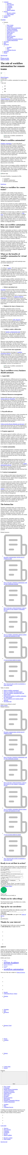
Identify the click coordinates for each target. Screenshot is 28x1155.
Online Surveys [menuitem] (10, 32)
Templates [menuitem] (6, 41)
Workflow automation (6, 143)
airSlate (2, 488)
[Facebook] (5, 86)
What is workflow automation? (11, 690)
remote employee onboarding (8, 398)
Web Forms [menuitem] (10, 33)
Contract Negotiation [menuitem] (12, 29)
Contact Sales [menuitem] (7, 15)
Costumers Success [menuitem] (8, 1107)
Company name (4, 877)
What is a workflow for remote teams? (13, 691)
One (2, 289)
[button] (1, 917)
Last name (3, 872)
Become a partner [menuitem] (11, 13)
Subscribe (3, 913)
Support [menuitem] (6, 17)
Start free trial (4, 55)
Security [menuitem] (9, 8)
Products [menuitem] (6, 22)
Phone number (4, 875)
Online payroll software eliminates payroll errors (12, 424)
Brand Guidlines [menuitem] (11, 10)
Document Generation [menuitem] (12, 30)
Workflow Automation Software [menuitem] (15, 39)
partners (5, 967)
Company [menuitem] (6, 2)
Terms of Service (21, 972)
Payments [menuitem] (9, 34)
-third (4, 289)
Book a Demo (4, 705)
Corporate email (4, 874)
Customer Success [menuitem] (11, 50)
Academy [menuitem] (9, 47)
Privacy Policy (8, 886)
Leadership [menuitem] (9, 7)
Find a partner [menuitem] (10, 14)
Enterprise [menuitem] (6, 51)
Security (6, 992)
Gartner (9, 268)
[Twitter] (5, 89)
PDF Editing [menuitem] (10, 37)
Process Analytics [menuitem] (11, 36)
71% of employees (5, 98)
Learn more (3, 1125)
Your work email (5, 911)
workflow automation (14, 969)
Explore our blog (5, 58)
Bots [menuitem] (5, 43)
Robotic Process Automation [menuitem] (14, 28)
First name (3, 870)
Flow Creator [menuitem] (10, 25)
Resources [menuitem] (6, 44)
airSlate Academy (11, 962)
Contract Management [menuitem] (12, 40)
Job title (2, 878)
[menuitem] (15, 1002)
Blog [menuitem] (8, 48)
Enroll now (3, 184)
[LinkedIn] (5, 92)
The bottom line (8, 701)
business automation (8, 964)
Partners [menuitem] (6, 11)
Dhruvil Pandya (4, 77)
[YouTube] (5, 944)
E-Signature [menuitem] (10, 26)
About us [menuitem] (9, 3)
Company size (4, 880)
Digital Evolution (5, 59)
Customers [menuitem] (9, 6)
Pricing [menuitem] (5, 52)
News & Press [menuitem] (10, 4)
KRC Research (16, 319)
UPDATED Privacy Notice (10, 993)
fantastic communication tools (13, 332)
